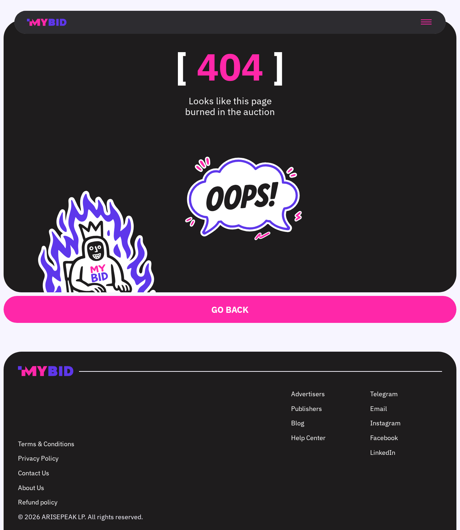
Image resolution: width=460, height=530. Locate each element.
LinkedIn (382, 452)
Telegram (384, 394)
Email (378, 409)
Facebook (384, 438)
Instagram (385, 423)
